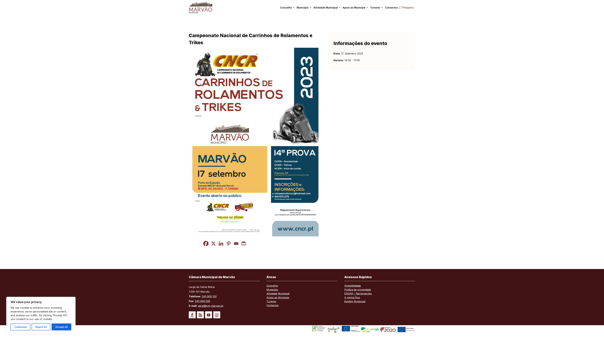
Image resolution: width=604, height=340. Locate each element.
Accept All (61, 327)
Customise (20, 327)
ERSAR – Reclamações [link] (358, 293)
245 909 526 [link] (202, 301)
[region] (41, 315)
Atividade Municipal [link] (325, 7)
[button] (192, 314)
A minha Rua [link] (352, 297)
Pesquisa (408, 7)
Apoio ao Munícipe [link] (353, 7)
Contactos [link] (391, 7)
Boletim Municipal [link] (354, 301)
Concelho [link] (286, 7)
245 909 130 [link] (209, 296)
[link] (204, 7)
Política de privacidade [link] (357, 290)
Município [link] (303, 7)
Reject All (41, 327)
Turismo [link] (375, 7)
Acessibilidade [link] (352, 286)
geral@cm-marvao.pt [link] (210, 305)
